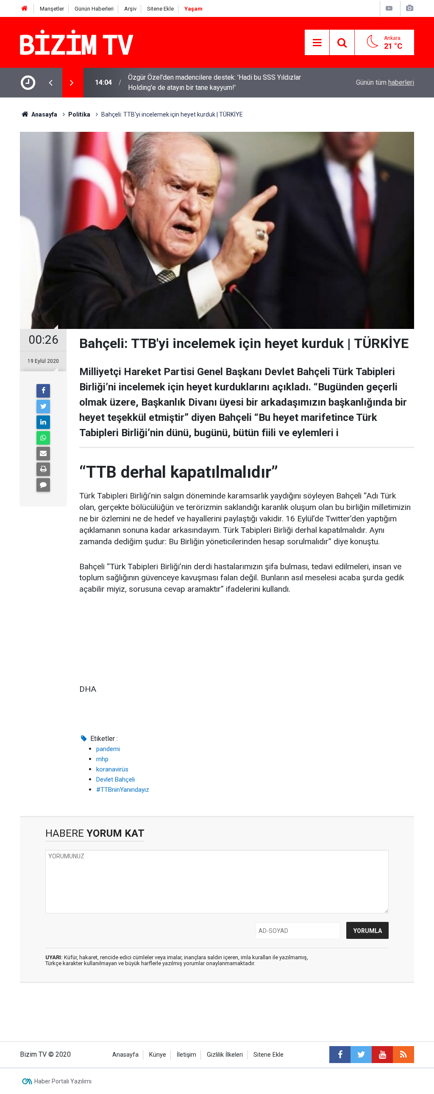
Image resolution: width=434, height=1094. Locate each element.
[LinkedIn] (43, 422)
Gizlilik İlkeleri (225, 1054)
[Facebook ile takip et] (340, 1054)
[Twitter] (43, 406)
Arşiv (130, 9)
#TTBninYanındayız (122, 789)
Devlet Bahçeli (115, 779)
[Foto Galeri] (409, 8)
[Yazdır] (43, 469)
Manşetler (52, 9)
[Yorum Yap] (43, 485)
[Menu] (317, 43)
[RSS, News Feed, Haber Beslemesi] (403, 1054)
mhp (102, 759)
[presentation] (50, 83)
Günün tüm (385, 82)
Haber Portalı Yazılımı (63, 1081)
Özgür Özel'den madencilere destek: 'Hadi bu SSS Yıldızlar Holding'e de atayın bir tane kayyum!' (214, 82)
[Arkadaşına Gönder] (43, 453)
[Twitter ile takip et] (361, 1054)
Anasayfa (125, 1054)
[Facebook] (43, 391)
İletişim (186, 1054)
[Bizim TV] (77, 42)
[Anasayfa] (24, 9)
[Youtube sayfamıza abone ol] (382, 1054)
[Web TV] (389, 8)
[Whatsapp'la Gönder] (43, 438)
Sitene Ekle (160, 9)
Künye (157, 1054)
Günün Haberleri (94, 9)
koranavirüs (112, 769)
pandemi (108, 749)
